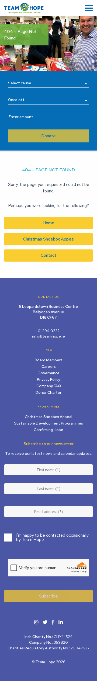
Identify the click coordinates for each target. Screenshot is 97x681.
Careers (48, 366)
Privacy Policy (48, 379)
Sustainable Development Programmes (48, 423)
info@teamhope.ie (48, 336)
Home (48, 223)
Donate (48, 136)
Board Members (49, 360)
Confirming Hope (48, 429)
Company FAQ (48, 385)
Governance (48, 372)
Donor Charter (48, 392)
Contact (48, 255)
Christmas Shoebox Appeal (48, 239)
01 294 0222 (49, 330)
